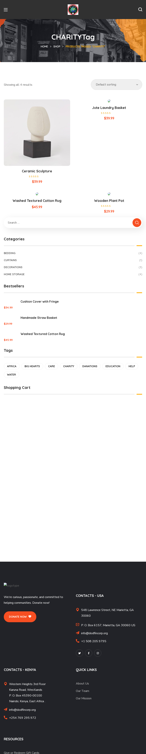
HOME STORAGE (73, 274)
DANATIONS (89, 366)
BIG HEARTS (32, 366)
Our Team (82, 691)
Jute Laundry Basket (109, 108)
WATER (11, 374)
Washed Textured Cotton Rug (37, 200)
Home (44, 46)
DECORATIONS (73, 267)
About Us (82, 683)
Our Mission (83, 698)
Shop (56, 46)
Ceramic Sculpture (37, 171)
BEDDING (73, 253)
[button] (140, 9)
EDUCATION (113, 366)
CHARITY (68, 366)
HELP (132, 366)
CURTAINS (73, 260)
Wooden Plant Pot (109, 200)
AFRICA (11, 366)
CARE (51, 366)
